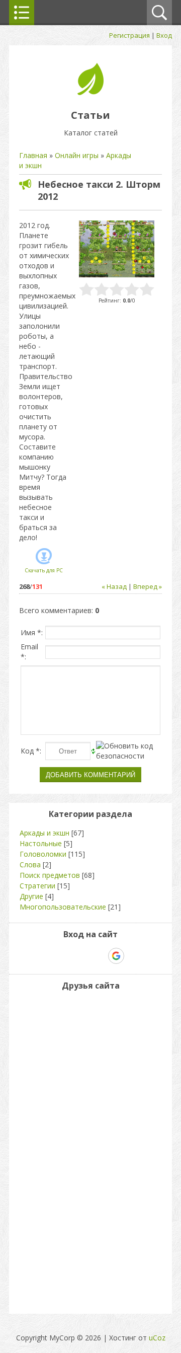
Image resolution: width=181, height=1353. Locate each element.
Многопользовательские (63, 907)
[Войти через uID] (47, 955)
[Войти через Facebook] (81, 955)
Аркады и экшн (44, 833)
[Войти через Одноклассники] (133, 955)
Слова (30, 864)
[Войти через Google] (116, 956)
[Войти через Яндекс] (98, 955)
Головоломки (43, 854)
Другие (31, 896)
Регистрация (129, 35)
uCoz (157, 1337)
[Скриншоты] (116, 248)
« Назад (114, 586)
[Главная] (90, 92)
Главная (33, 155)
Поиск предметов (50, 875)
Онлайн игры (77, 155)
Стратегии (37, 885)
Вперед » (147, 586)
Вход (164, 35)
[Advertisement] (49, 1150)
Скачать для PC (44, 570)
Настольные (41, 843)
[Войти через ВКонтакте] (64, 955)
